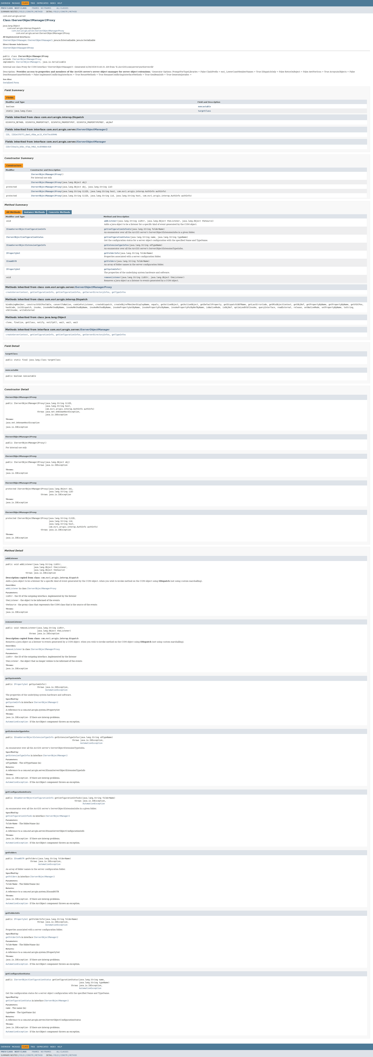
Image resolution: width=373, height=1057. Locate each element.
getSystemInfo (111, 269)
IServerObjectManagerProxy (26, 59)
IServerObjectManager (14, 40)
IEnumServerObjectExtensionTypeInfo (26, 245)
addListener (110, 221)
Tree (33, 3)
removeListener (112, 277)
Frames (35, 8)
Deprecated (42, 3)
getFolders (110, 261)
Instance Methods (34, 212)
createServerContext (17, 292)
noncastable (204, 106)
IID (7, 134)
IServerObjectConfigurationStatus (24, 237)
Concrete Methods (59, 212)
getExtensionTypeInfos (116, 245)
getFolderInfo (111, 253)
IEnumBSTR (11, 261)
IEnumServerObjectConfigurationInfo (26, 229)
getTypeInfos (119, 292)
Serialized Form (11, 82)
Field (21, 12)
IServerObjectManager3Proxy (18, 48)
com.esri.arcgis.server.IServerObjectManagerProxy (38, 31)
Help (59, 3)
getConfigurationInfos (68, 292)
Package (16, 3)
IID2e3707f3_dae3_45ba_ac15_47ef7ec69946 (34, 134)
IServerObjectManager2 (40, 40)
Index (53, 3)
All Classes (62, 8)
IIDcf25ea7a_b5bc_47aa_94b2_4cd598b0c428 (28, 147)
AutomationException (56, 690)
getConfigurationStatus (117, 237)
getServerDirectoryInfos (96, 292)
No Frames (46, 8)
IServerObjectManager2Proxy (46, 174)
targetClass (204, 111)
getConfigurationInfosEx (117, 229)
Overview (5, 3)
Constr (29, 12)
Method (39, 12)
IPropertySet (13, 253)
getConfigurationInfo (41, 292)
